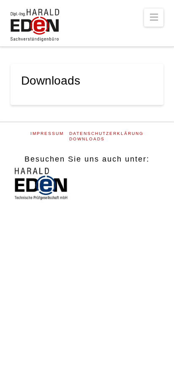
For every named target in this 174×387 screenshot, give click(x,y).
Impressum (47, 133)
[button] (154, 17)
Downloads (87, 139)
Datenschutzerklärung (106, 133)
